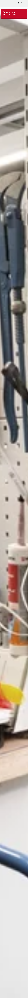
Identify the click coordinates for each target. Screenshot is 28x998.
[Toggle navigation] (25, 3)
